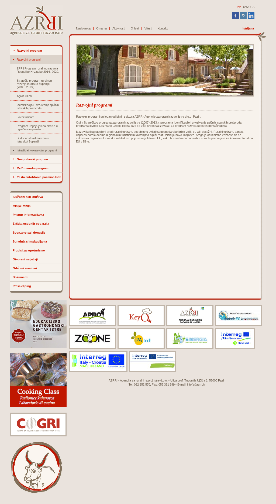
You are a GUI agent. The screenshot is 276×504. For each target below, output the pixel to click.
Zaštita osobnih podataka (31, 223)
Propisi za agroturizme (29, 250)
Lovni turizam (25, 117)
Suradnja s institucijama (30, 241)
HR (239, 6)
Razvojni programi (28, 59)
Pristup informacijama (28, 214)
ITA (252, 6)
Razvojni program (29, 50)
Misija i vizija (21, 205)
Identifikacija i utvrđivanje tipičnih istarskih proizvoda (38, 106)
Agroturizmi (24, 96)
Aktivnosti (118, 28)
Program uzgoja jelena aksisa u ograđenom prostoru (37, 127)
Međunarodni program (33, 168)
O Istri (135, 28)
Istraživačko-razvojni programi (37, 150)
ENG (246, 6)
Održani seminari (25, 268)
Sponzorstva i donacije (29, 232)
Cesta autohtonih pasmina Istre (39, 177)
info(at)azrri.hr (196, 384)
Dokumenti (20, 277)
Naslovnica (83, 28)
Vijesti (148, 28)
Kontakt (163, 28)
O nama (101, 28)
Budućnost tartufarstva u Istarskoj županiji (33, 140)
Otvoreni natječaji (25, 259)
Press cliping (22, 286)
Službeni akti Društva (28, 196)
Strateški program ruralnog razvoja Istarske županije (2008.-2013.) (34, 84)
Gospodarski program (32, 159)
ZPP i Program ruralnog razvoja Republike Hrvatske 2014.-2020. (38, 70)
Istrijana (248, 28)
